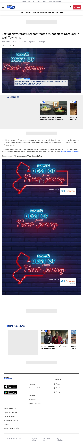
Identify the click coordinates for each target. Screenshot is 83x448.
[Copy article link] (13, 45)
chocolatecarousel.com (69, 152)
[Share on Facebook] (8, 45)
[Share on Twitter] (11, 45)
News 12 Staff (6, 42)
